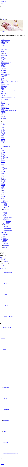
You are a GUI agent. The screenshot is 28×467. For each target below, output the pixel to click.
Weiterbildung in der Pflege (6, 245)
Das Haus (2, 198)
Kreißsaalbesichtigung (5, 239)
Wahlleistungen (3, 79)
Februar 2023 (3, 152)
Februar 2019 (3, 179)
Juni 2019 (2, 176)
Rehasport (2, 65)
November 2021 (3, 161)
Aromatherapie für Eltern (4, 117)
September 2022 (3, 155)
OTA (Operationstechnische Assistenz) (5, 74)
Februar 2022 (3, 160)
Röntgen (4, 236)
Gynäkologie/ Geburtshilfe (6, 108)
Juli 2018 (2, 182)
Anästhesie (4, 135)
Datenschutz (2, 4)
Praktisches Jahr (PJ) (3, 75)
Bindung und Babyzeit (4, 49)
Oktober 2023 (3, 148)
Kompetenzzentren (3, 101)
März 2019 (2, 178)
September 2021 (3, 162)
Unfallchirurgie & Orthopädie (7, 218)
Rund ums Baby (3, 102)
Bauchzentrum (3, 48)
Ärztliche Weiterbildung (4, 80)
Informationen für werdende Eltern (7, 327)
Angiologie (2, 39)
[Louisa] (11, 31)
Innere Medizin (4, 53)
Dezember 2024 (3, 139)
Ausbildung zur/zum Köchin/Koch (5, 104)
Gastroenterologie (3, 70)
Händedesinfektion (3, 83)
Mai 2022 (2, 158)
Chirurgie (2, 59)
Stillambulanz (3, 95)
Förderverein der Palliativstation (5, 41)
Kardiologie (4, 215)
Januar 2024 (2, 146)
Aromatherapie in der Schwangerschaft (5, 56)
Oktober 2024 (3, 140)
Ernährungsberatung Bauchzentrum (5, 40)
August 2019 (2, 175)
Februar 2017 (3, 188)
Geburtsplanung (5, 343)
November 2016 (3, 190)
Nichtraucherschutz (3, 112)
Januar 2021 (2, 165)
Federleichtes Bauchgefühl (4, 99)
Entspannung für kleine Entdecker (5, 113)
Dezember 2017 (3, 184)
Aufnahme (2, 47)
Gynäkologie (2, 51)
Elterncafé (2, 98)
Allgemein (2, 123)
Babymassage (3, 91)
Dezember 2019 (3, 172)
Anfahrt (1, 257)
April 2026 (2, 129)
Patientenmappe (3, 43)
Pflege (2, 53)
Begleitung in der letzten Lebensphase (5, 108)
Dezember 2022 (3, 153)
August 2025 (2, 134)
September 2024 (3, 141)
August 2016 (2, 192)
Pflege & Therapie (3, 232)
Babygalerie (4, 376)
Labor (2, 85)
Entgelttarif (2, 61)
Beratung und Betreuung (4, 58)
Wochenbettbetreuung (3, 68)
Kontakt (2, 3)
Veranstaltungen (3, 124)
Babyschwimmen (6, 243)
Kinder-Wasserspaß (3, 72)
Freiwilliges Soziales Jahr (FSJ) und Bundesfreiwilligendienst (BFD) (9, 110)
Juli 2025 (2, 135)
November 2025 (3, 132)
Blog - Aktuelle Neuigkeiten (3, 18)
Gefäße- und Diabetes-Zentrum (5, 63)
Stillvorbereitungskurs (3, 67)
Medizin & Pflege (3, 73)
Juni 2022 (2, 157)
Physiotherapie (3, 64)
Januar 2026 (2, 131)
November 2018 (3, 181)
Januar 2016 (2, 195)
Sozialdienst (2, 54)
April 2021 (2, 164)
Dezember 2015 (3, 196)
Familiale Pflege (5, 234)
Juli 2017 (2, 187)
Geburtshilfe (5, 220)
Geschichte (4, 200)
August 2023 (2, 149)
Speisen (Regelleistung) (4, 55)
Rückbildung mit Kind (4, 76)
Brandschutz (2, 109)
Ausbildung (2, 57)
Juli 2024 (2, 142)
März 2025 (2, 137)
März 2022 (2, 159)
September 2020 (3, 167)
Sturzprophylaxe (3, 103)
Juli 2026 (2, 127)
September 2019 (3, 174)
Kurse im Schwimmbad (4, 107)
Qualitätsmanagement (3, 93)
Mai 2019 (2, 177)
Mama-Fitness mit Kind (4, 86)
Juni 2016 (2, 193)
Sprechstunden (3, 94)
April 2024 (2, 144)
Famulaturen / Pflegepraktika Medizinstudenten (8, 248)
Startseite (2, 2)
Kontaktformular (3, 42)
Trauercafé (2, 88)
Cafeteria (4, 332)
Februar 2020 (3, 171)
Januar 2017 (2, 189)
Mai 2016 (2, 194)
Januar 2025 (2, 138)
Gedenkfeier (2, 50)
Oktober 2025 (3, 133)
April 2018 (2, 183)
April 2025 (2, 136)
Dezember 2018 (3, 180)
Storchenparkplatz (5, 365)
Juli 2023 (2, 150)
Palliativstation (4, 179)
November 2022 (3, 154)
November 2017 (3, 185)
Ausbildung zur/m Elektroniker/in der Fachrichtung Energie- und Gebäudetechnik (10, 90)
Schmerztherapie (3, 44)
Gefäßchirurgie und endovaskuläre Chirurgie (6, 62)
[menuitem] (14, 2)
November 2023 (3, 147)
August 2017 (2, 186)
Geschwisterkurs (3, 106)
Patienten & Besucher (3, 202)
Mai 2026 (2, 128)
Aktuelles (2, 45)
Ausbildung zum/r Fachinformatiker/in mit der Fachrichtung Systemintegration (10, 81)
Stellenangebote (3, 66)
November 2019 (3, 173)
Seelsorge (2, 77)
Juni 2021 (2, 163)
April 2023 (2, 151)
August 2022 (2, 156)
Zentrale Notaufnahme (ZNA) (6, 146)
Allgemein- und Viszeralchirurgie (8, 217)
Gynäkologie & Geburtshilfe (6, 219)
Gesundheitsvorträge (3, 118)
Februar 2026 (3, 130)
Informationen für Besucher (4, 71)
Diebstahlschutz (3, 116)
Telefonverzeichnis (3, 258)
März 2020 (2, 170)
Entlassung (2, 82)
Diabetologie (2, 60)
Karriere (2, 100)
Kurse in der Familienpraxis (6, 387)
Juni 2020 (2, 169)
